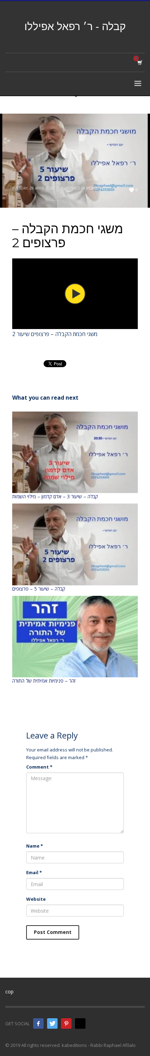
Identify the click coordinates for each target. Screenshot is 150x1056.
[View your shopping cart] (139, 62)
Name (34, 846)
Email (34, 872)
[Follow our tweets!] (52, 1023)
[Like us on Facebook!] (38, 1023)
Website (36, 899)
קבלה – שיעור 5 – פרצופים (38, 588)
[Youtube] (80, 1023)
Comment (39, 767)
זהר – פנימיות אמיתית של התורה (43, 680)
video (91, 188)
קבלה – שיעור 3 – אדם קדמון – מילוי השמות (55, 496)
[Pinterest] (66, 1023)
